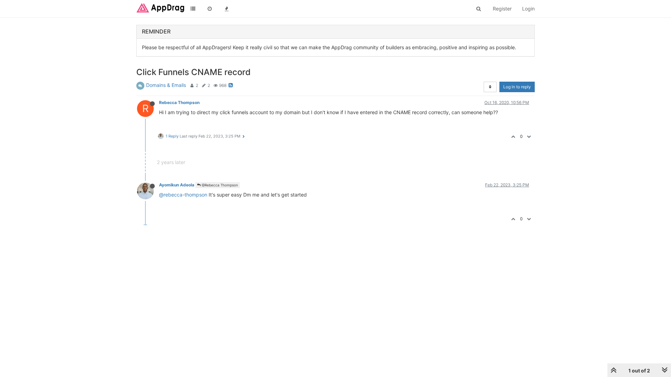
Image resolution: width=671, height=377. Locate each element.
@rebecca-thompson (183, 195)
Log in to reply (517, 86)
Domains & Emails (166, 85)
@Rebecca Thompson (219, 185)
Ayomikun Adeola (176, 184)
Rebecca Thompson (179, 102)
